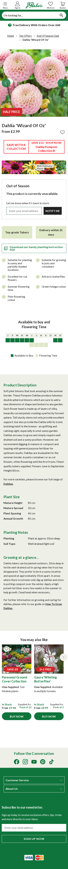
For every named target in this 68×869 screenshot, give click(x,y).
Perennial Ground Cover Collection (14, 679)
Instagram (25, 761)
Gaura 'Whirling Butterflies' (45, 679)
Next (62, 83)
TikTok (51, 761)
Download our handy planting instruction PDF (36, 248)
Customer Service (17, 780)
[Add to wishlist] (6, 649)
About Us (12, 788)
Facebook (16, 761)
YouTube (34, 761)
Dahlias (8, 483)
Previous (6, 83)
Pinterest (42, 761)
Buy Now (17, 716)
